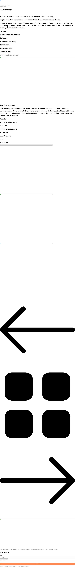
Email (1, 555)
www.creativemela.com (10, 55)
